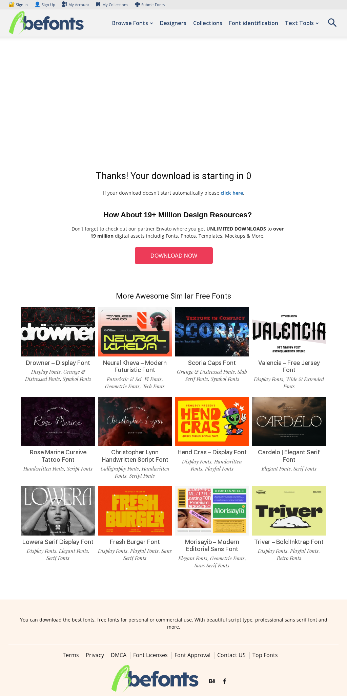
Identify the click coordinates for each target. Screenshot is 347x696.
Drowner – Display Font (58, 362)
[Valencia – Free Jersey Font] (289, 331)
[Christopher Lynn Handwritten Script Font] (135, 421)
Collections (207, 23)
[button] (332, 25)
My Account (78, 4)
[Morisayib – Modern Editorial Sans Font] (212, 511)
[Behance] (212, 681)
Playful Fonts (219, 468)
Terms (71, 655)
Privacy (95, 655)
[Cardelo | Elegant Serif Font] (289, 421)
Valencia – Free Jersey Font (289, 366)
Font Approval (192, 655)
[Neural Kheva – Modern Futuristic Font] (135, 331)
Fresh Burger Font (135, 541)
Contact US (231, 655)
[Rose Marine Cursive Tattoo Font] (58, 421)
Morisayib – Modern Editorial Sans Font (212, 545)
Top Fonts (265, 655)
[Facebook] (224, 681)
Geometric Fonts (122, 386)
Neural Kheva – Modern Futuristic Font (135, 366)
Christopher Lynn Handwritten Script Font (135, 456)
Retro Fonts (289, 557)
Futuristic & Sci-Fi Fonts (134, 379)
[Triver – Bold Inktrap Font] (289, 511)
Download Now (173, 256)
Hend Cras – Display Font (212, 452)
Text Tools (299, 23)
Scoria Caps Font (212, 362)
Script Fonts (80, 468)
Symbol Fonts (77, 378)
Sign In (18, 4)
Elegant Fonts (276, 468)
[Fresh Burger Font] (135, 511)
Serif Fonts (305, 468)
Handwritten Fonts (43, 468)
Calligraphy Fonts (120, 468)
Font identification (253, 23)
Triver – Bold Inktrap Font (289, 541)
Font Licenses (150, 655)
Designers (173, 23)
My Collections (115, 4)
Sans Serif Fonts (212, 565)
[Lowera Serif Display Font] (58, 511)
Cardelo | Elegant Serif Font (289, 456)
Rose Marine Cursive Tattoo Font (58, 456)
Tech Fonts (153, 386)
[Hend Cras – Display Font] (212, 421)
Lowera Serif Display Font (58, 541)
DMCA (118, 655)
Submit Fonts (153, 4)
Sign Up (44, 4)
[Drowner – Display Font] (58, 331)
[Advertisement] (173, 105)
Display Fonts (46, 371)
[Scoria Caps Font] (212, 331)
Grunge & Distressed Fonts (55, 375)
